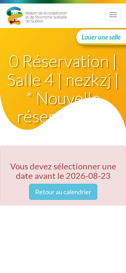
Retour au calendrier (63, 192)
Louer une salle (101, 37)
